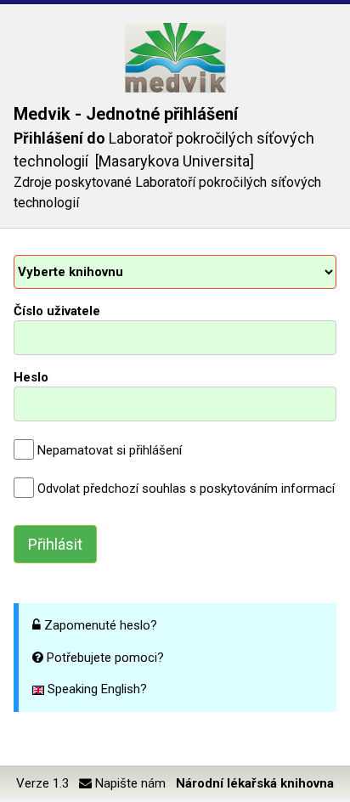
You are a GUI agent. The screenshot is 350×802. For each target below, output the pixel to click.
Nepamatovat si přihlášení (109, 450)
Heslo (31, 377)
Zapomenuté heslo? (100, 625)
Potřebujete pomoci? (105, 657)
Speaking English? (95, 689)
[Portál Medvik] (175, 58)
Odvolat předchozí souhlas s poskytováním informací (186, 488)
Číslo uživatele (57, 311)
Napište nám (129, 783)
